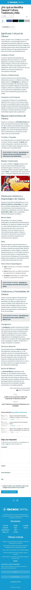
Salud (15, 530)
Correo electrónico (6, 472)
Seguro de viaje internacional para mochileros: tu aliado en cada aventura (18, 416)
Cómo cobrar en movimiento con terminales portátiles (15, 550)
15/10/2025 (18, 419)
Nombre (3, 466)
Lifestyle (15, 525)
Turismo (26, 527)
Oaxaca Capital (17, 587)
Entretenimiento (5, 530)
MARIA (12, 432)
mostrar (12, 27)
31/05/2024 (11, 16)
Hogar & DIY (5, 532)
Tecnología (25, 525)
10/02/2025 (17, 432)
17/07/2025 (18, 425)
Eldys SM (13, 425)
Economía (5, 525)
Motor (15, 527)
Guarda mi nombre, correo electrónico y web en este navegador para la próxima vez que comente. (15, 486)
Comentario (4, 447)
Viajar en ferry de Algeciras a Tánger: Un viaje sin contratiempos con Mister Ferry (19, 429)
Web (2, 479)
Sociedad (15, 532)
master (4, 16)
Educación (5, 527)
